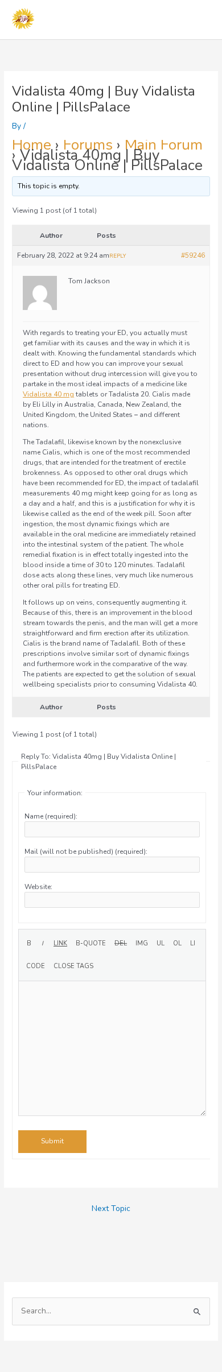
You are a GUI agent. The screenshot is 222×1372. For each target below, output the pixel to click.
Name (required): (50, 816)
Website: (38, 886)
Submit (52, 1141)
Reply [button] (117, 256)
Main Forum (164, 145)
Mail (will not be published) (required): (85, 851)
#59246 (193, 255)
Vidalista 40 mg (48, 394)
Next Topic (111, 1208)
